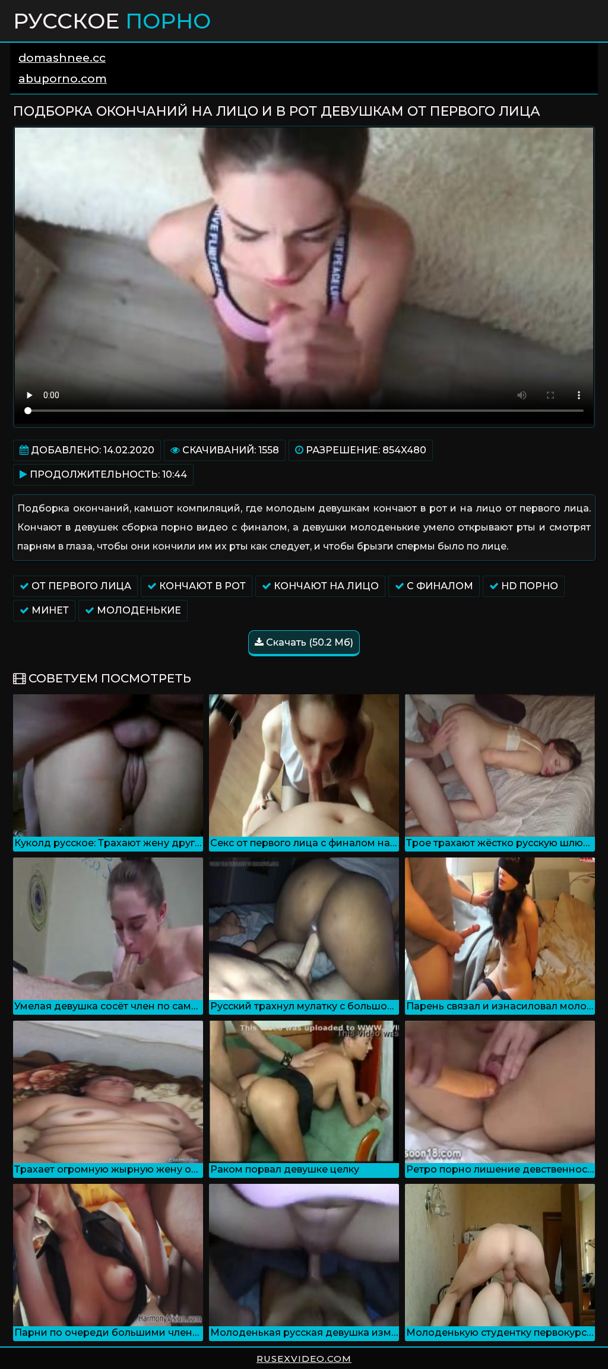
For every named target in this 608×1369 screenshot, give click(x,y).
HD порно (528, 586)
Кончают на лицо (325, 586)
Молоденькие (137, 610)
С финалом (438, 586)
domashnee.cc (62, 58)
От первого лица (80, 586)
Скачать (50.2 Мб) (308, 642)
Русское (112, 21)
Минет (49, 610)
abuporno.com (62, 78)
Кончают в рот (201, 586)
